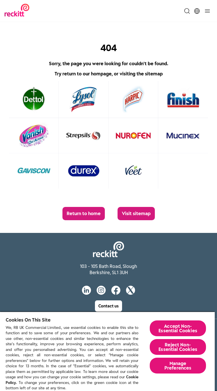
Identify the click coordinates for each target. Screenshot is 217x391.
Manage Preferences (178, 366)
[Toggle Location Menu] (196, 11)
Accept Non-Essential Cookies (178, 328)
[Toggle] (207, 11)
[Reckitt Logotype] (17, 11)
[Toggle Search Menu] (187, 11)
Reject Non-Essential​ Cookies (178, 347)
